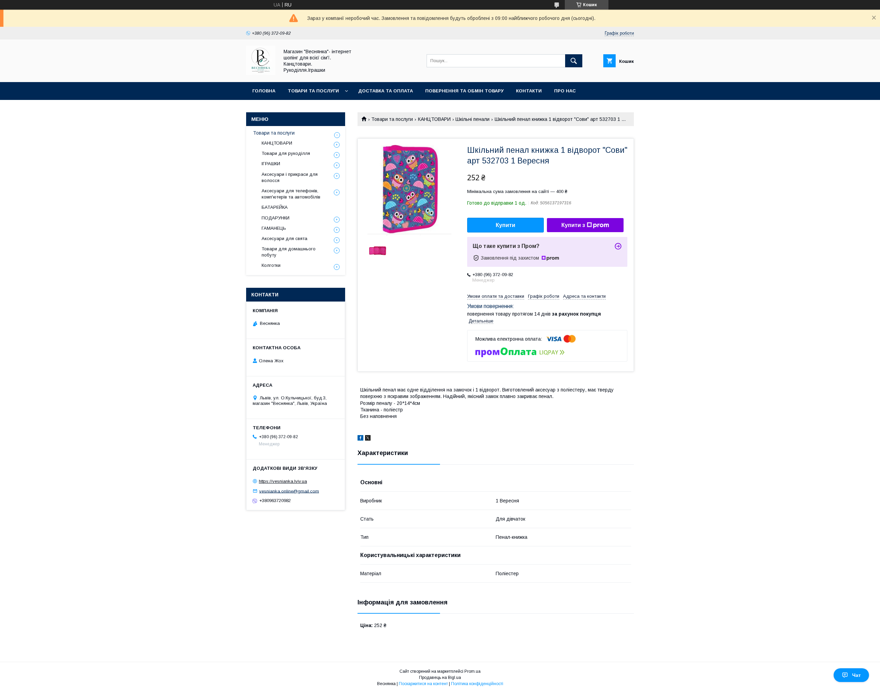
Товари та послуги (313, 90)
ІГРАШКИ (271, 163)
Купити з (573, 225)
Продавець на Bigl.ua (440, 677)
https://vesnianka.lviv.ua (283, 481)
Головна (263, 90)
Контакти (529, 90)
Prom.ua (472, 671)
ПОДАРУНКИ (275, 217)
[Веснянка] (260, 73)
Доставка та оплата (385, 90)
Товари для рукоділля (286, 153)
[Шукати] (573, 60)
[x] (368, 439)
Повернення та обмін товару (464, 90)
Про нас (565, 90)
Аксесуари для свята (284, 238)
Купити (505, 225)
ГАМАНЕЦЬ (274, 228)
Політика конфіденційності (477, 683)
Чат (856, 675)
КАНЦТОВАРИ (434, 119)
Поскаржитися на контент (423, 683)
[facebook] (360, 439)
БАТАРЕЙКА (275, 207)
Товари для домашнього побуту (289, 252)
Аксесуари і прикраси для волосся (290, 177)
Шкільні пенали (472, 119)
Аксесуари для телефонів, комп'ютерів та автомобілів (291, 194)
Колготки (271, 265)
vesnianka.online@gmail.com (289, 490)
